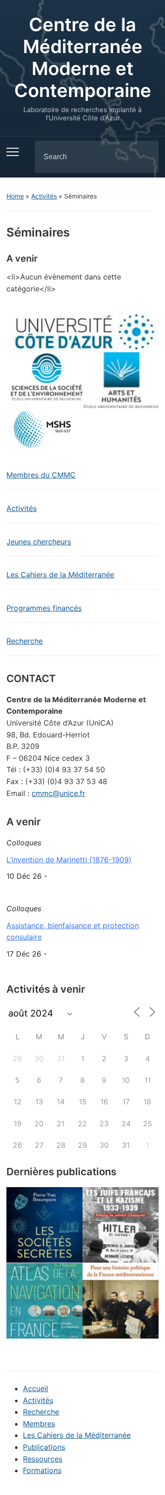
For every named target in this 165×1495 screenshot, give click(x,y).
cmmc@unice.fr (58, 793)
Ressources (42, 1458)
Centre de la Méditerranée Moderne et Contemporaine (82, 57)
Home (15, 196)
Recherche (24, 640)
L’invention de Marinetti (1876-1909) (69, 859)
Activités (44, 196)
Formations (42, 1470)
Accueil (35, 1388)
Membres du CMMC (41, 474)
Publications (44, 1447)
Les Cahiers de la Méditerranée (60, 574)
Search (144, 157)
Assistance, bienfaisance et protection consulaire (72, 931)
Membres (39, 1423)
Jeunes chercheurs (38, 541)
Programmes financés (44, 608)
